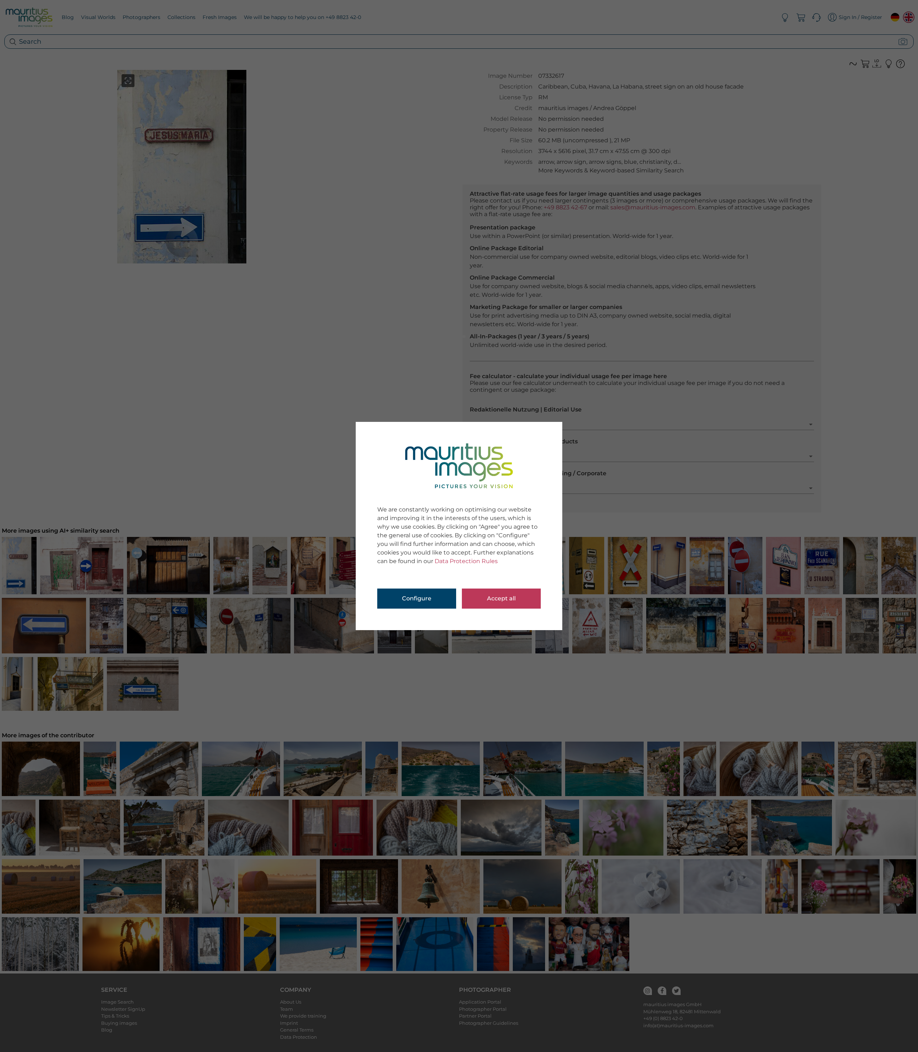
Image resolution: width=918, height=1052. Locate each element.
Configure (416, 598)
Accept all (501, 598)
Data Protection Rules (466, 561)
